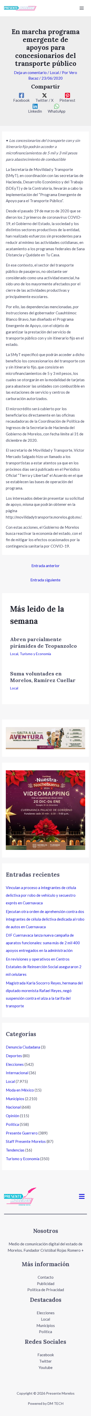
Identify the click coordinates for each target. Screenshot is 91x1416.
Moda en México (20, 1090)
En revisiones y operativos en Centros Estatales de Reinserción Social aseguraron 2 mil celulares (43, 967)
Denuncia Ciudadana (23, 1047)
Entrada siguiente (45, 579)
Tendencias (15, 1150)
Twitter (45, 1361)
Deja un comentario (30, 72)
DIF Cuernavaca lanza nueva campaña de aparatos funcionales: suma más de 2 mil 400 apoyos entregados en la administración (43, 943)
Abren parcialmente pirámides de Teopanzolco (43, 642)
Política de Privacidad (45, 1289)
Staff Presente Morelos (26, 1141)
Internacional (17, 1072)
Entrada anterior (45, 565)
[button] (82, 1196)
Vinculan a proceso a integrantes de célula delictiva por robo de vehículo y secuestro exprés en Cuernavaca (41, 895)
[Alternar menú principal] (81, 8)
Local (54, 72)
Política (12, 1124)
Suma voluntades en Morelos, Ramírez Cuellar (43, 676)
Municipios (15, 1098)
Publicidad (45, 1283)
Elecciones (15, 1064)
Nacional (13, 1107)
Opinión (12, 1115)
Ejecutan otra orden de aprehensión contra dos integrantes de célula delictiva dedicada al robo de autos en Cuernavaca (45, 919)
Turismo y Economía (35, 654)
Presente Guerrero (22, 1133)
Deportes (14, 1055)
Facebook (45, 1354)
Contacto (46, 1277)
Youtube (46, 1367)
